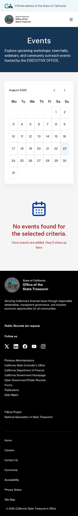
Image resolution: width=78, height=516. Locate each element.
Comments (11, 470)
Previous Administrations (19, 360)
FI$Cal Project (13, 412)
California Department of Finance (24, 370)
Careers (9, 450)
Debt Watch (11, 395)
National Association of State (29, 417)
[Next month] (64, 90)
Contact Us (11, 460)
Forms (8, 385)
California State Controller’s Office (25, 365)
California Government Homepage (25, 375)
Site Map (10, 499)
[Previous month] (54, 90)
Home (8, 440)
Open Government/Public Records (25, 380)
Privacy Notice (13, 490)
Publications (12, 390)
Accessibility (12, 480)
